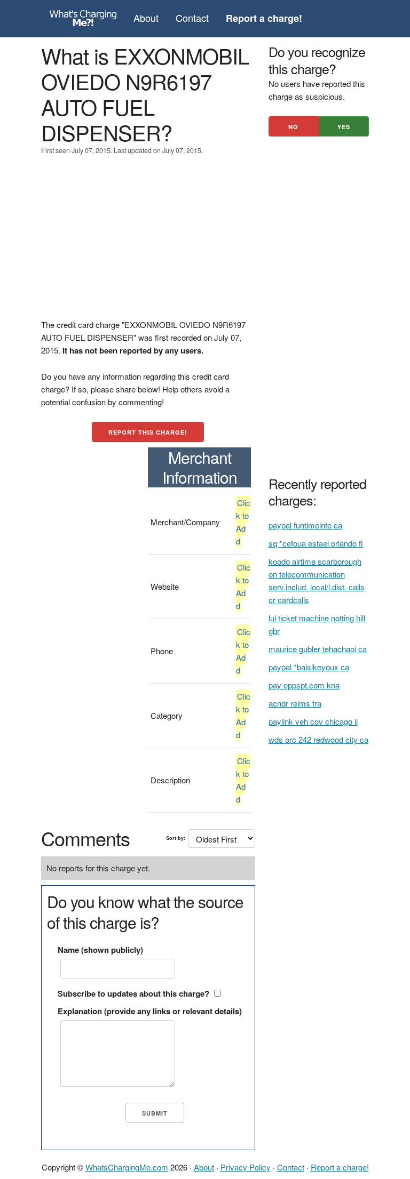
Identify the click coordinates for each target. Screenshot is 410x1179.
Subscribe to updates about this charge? (133, 993)
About (146, 18)
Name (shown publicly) (100, 950)
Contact (192, 18)
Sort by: (175, 838)
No (293, 127)
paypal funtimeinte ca (305, 525)
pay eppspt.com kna (304, 685)
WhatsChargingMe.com (126, 1167)
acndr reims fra (295, 703)
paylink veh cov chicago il (313, 721)
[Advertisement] (148, 243)
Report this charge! (147, 432)
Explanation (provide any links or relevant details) (150, 1011)
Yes (343, 127)
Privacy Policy (245, 1167)
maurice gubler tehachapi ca (318, 648)
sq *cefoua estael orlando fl (316, 543)
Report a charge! (340, 1167)
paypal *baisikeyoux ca (309, 666)
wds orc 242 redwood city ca (318, 739)
